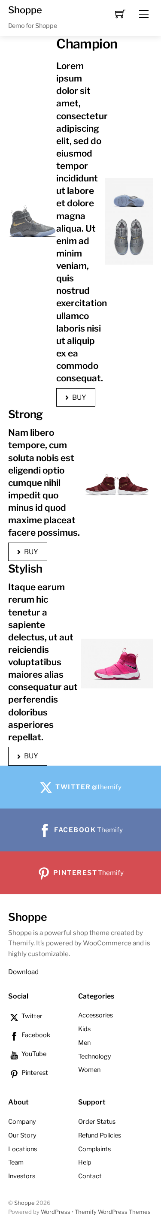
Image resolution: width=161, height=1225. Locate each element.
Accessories (95, 1015)
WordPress (55, 1212)
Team (16, 1162)
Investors (21, 1176)
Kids (84, 1029)
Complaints (94, 1149)
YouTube (33, 1054)
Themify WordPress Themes (113, 1212)
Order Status (96, 1121)
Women (89, 1070)
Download (23, 972)
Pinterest (34, 1073)
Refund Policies (99, 1135)
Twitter (31, 1016)
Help (84, 1162)
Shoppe (24, 1203)
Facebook (35, 1035)
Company (22, 1121)
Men (84, 1043)
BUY (79, 397)
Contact (90, 1176)
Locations (22, 1149)
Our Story (22, 1135)
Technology (94, 1056)
